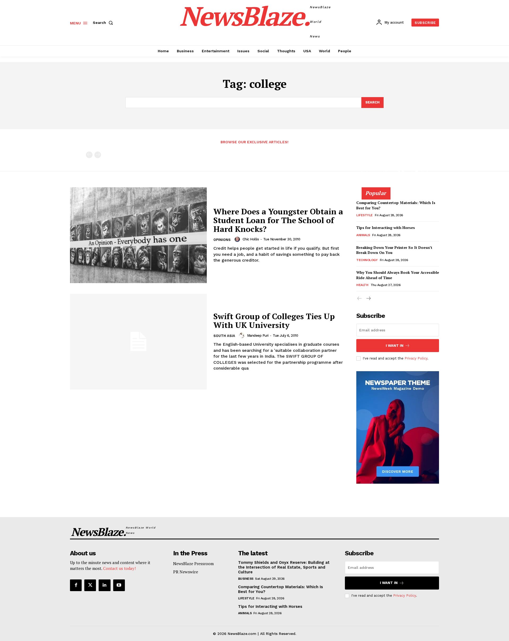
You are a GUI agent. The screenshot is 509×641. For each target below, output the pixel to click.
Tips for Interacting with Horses (385, 227)
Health (362, 285)
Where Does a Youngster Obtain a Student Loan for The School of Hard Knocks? (278, 220)
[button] (104, 22)
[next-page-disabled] (97, 154)
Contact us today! (119, 568)
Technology (367, 260)
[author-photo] (238, 239)
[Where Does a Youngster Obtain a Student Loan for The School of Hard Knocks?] (138, 235)
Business (245, 579)
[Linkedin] (104, 585)
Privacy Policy (416, 358)
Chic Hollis (251, 239)
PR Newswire (185, 572)
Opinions (222, 240)
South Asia (224, 336)
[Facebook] (76, 585)
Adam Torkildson (375, 186)
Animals (363, 235)
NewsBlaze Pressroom (193, 563)
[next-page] (368, 298)
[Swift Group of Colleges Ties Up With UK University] (138, 341)
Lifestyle (364, 215)
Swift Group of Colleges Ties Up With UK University (274, 320)
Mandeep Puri (258, 335)
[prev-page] (89, 154)
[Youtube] (119, 585)
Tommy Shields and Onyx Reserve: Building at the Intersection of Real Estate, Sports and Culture (397, 170)
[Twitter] (90, 585)
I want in (394, 346)
